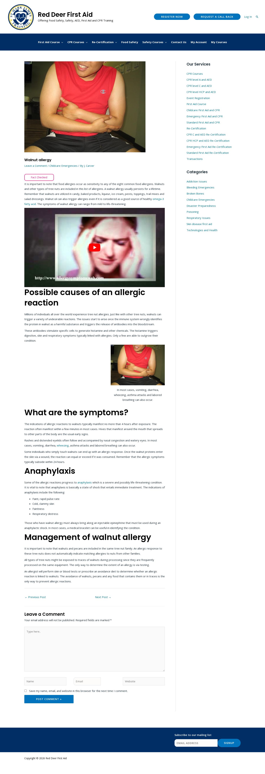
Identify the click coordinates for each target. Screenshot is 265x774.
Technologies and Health (202, 230)
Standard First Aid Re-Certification (208, 152)
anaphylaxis (85, 482)
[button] (172, 17)
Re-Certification (196, 128)
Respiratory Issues (198, 218)
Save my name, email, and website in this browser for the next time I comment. (78, 691)
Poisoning (193, 211)
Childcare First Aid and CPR (203, 110)
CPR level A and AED (199, 79)
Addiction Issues (197, 181)
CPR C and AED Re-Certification (206, 134)
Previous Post (35, 597)
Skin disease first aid (199, 224)
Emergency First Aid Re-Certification (209, 147)
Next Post (103, 597)
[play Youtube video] (94, 247)
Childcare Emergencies (63, 165)
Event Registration (198, 98)
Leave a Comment (35, 165)
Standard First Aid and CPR (203, 122)
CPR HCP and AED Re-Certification (208, 140)
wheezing (63, 445)
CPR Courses (195, 73)
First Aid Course (196, 104)
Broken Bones (195, 193)
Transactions (195, 159)
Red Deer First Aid (65, 14)
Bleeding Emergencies (200, 187)
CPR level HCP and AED (201, 92)
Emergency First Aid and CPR (205, 116)
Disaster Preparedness (201, 206)
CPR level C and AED (199, 86)
